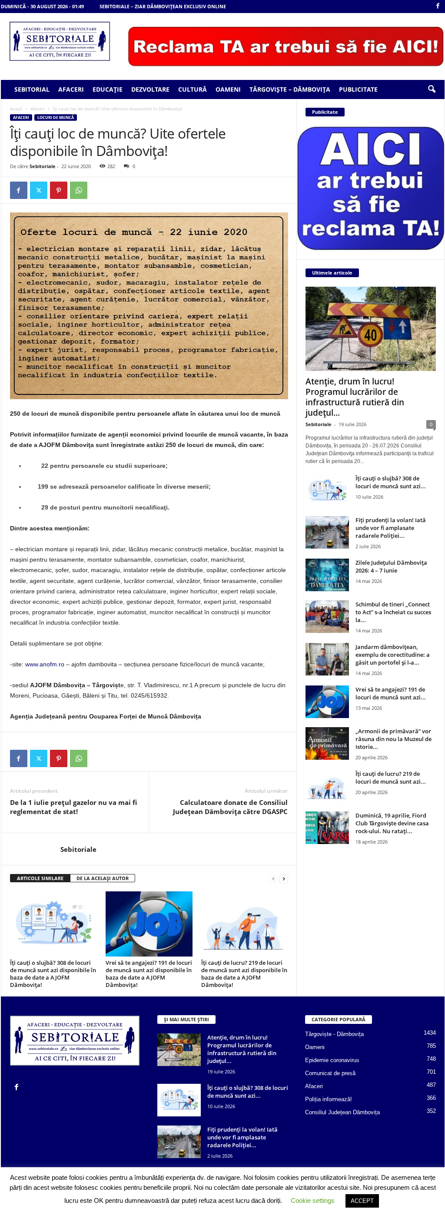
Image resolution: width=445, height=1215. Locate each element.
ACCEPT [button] (362, 1201)
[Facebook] (438, 6)
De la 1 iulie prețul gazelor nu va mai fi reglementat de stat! (73, 807)
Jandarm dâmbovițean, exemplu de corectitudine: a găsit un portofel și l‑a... (392, 654)
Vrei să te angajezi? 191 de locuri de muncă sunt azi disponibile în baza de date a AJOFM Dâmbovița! (149, 974)
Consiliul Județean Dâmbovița (342, 1112)
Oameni (228, 89)
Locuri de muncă (55, 117)
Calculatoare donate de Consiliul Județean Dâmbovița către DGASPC (230, 807)
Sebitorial (32, 89)
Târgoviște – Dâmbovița (289, 89)
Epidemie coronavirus (332, 1060)
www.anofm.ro (44, 664)
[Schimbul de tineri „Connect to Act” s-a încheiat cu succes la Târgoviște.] (327, 616)
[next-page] (283, 878)
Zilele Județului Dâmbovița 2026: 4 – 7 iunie (391, 566)
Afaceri (71, 89)
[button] (431, 89)
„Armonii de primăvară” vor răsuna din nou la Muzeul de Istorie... (393, 739)
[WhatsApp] (78, 190)
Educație (108, 89)
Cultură (192, 89)
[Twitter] (38, 190)
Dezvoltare (150, 89)
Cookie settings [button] (313, 1200)
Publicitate (358, 89)
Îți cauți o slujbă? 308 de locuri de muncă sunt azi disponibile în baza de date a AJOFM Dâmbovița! (53, 974)
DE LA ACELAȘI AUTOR (102, 878)
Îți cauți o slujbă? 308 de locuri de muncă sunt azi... (390, 482)
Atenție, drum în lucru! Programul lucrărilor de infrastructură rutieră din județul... (355, 397)
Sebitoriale (43, 166)
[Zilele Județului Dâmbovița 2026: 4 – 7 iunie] (327, 575)
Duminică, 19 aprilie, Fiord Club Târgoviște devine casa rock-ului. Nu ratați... (392, 823)
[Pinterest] (58, 190)
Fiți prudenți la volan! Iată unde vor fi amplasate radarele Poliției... (390, 528)
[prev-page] (273, 878)
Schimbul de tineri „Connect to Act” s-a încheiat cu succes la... (393, 612)
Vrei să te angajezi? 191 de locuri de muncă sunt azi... (390, 693)
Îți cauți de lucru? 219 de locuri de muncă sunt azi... (390, 777)
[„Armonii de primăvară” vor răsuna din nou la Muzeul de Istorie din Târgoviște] (327, 743)
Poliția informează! (328, 1099)
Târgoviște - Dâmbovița (334, 1034)
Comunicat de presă (330, 1073)
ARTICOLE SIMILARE (40, 878)
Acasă (16, 109)
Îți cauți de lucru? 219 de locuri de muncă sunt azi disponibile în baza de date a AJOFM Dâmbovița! (244, 974)
